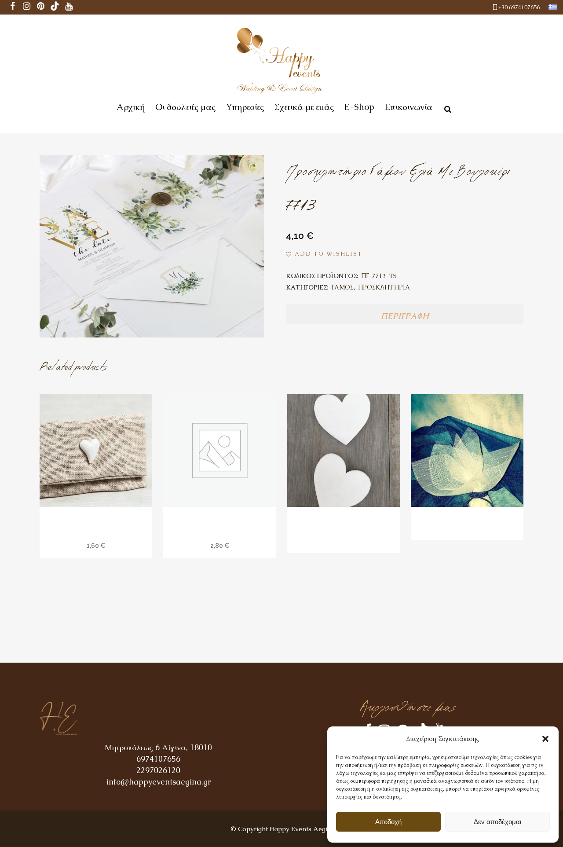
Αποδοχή (388, 821)
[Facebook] (13, 7)
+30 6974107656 (519, 7)
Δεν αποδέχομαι (497, 821)
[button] (545, 738)
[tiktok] (55, 7)
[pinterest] (41, 7)
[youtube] (69, 7)
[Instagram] (27, 7)
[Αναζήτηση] (446, 107)
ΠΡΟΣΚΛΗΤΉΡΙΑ (384, 287)
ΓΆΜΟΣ (342, 287)
